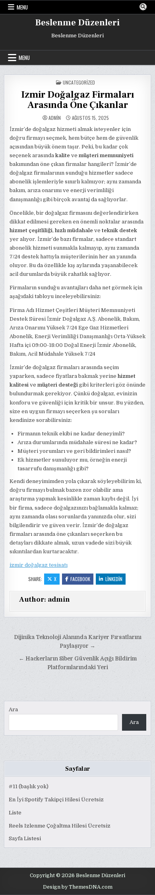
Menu (22, 7)
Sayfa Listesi (25, 838)
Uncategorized (79, 82)
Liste (15, 813)
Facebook (80, 578)
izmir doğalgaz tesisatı (39, 565)
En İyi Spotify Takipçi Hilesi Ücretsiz (56, 800)
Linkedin (113, 578)
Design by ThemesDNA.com (77, 887)
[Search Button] (143, 6)
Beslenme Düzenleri (77, 22)
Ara (13, 709)
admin (54, 117)
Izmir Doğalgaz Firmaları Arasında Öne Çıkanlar (77, 100)
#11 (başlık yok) (28, 786)
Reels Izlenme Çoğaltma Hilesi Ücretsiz (59, 826)
